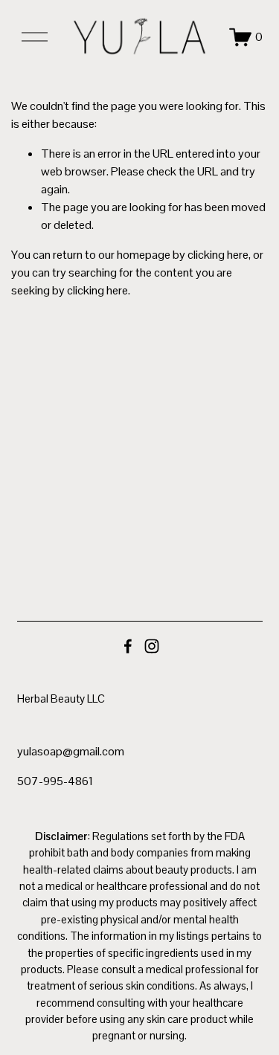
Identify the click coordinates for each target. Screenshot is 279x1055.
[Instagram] (151, 646)
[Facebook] (128, 646)
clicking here (217, 254)
